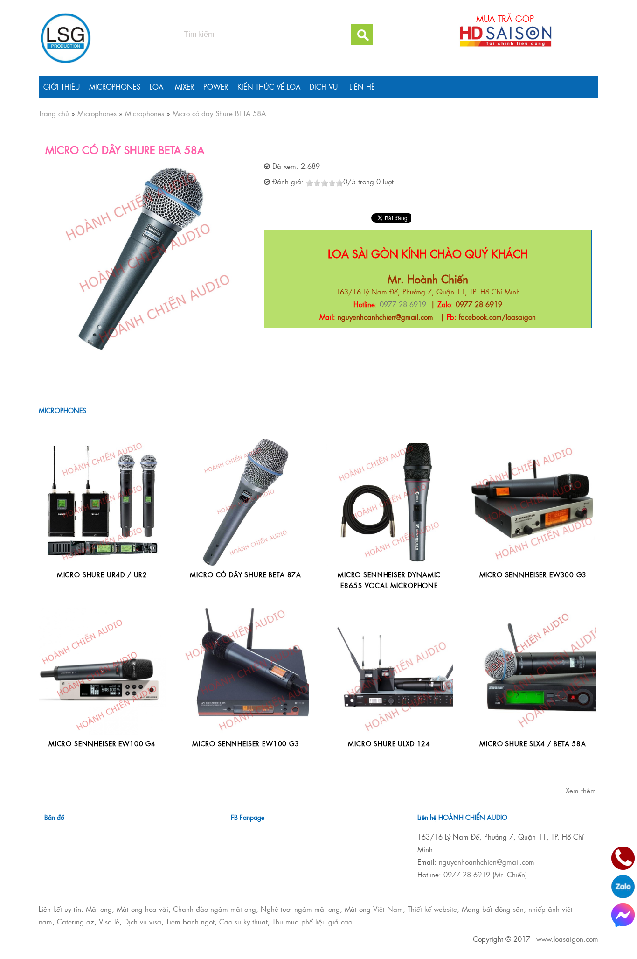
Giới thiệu (61, 86)
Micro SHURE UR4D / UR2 (102, 574)
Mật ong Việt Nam (374, 908)
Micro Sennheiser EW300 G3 (533, 574)
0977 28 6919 (403, 304)
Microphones (114, 86)
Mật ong (99, 908)
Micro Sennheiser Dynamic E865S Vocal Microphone (389, 579)
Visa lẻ (109, 921)
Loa (156, 86)
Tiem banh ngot (190, 921)
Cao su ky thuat (243, 921)
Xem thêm (581, 790)
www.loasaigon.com (567, 938)
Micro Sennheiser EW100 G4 (102, 743)
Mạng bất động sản (493, 908)
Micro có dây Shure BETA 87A (245, 574)
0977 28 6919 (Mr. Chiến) (485, 874)
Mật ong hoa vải (142, 908)
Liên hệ (362, 86)
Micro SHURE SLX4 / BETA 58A (532, 743)
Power (215, 86)
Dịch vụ (324, 86)
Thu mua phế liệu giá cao (312, 921)
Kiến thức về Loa (268, 86)
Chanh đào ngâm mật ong (214, 908)
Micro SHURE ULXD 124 (389, 743)
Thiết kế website (432, 908)
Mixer (184, 86)
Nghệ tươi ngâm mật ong (300, 908)
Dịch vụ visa (142, 921)
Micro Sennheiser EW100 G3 (245, 743)
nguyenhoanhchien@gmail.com (486, 861)
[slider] (324, 183)
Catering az (75, 921)
